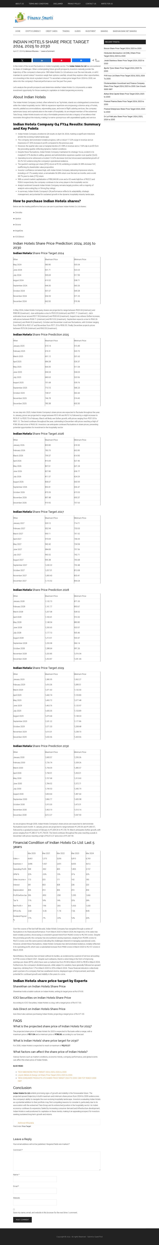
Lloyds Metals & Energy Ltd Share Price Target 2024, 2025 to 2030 (45, 1075)
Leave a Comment (47, 51)
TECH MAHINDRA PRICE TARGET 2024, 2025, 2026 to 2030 (42, 1072)
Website (16, 1198)
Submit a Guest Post (95, 1237)
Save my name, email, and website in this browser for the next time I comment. (45, 1212)
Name (16, 1175)
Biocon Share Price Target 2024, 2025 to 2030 (122, 48)
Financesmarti (35, 17)
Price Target (26, 1126)
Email (16, 1186)
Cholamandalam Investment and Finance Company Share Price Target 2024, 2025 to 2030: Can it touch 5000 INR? (125, 86)
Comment (18, 1150)
